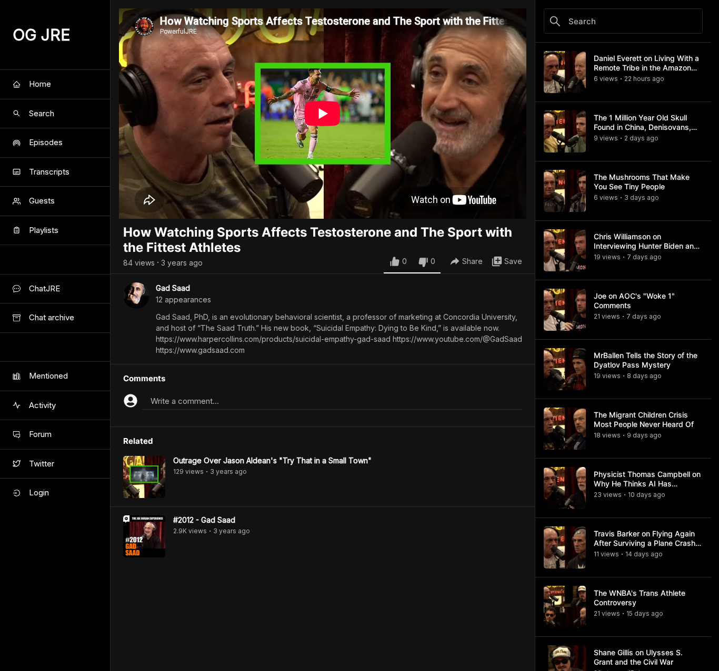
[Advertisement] (322, 647)
